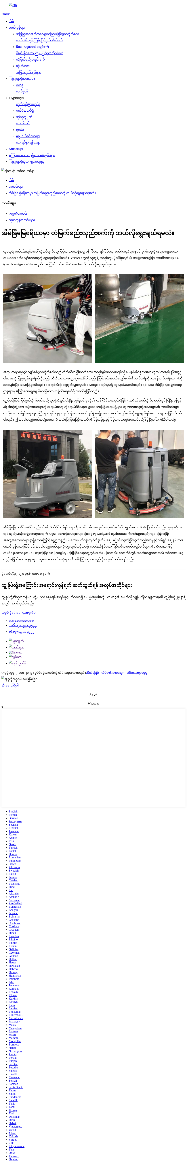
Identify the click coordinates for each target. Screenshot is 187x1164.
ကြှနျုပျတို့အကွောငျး (22, 78)
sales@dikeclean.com (21, 620)
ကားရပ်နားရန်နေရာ (28, 142)
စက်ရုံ (19, 85)
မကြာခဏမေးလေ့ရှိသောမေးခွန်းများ (32, 155)
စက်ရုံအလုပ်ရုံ (25, 110)
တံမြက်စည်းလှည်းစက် (30, 59)
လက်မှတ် (22, 91)
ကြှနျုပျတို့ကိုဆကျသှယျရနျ (27, 161)
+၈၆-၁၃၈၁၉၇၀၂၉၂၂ (23, 625)
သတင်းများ (16, 148)
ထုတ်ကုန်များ (17, 27)
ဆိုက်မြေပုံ (92, 672)
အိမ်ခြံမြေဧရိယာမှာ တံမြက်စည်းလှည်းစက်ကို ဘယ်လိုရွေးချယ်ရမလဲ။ (52, 193)
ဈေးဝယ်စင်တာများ (28, 136)
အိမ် (11, 21)
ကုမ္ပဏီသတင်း (18, 213)
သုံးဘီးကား (23, 65)
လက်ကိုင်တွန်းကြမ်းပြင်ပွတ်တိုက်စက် (39, 40)
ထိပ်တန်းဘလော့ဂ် (112, 672)
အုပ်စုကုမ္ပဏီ (24, 117)
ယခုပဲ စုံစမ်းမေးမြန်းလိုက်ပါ (18, 612)
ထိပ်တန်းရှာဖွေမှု (137, 672)
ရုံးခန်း (20, 129)
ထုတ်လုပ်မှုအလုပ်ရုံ (28, 104)
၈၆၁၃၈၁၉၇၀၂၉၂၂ (21, 631)
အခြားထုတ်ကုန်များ (28, 72)
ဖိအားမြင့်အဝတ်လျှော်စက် (32, 46)
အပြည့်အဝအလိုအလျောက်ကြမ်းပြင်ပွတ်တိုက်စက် (47, 34)
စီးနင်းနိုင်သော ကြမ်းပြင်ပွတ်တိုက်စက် (39, 53)
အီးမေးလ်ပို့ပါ (10, 685)
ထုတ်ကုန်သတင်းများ (22, 220)
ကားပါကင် (23, 123)
